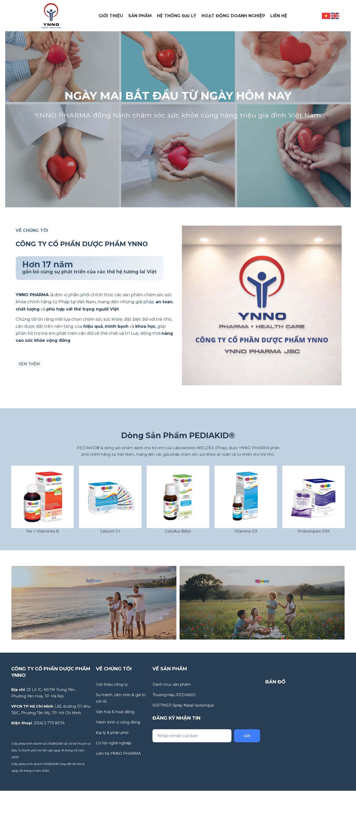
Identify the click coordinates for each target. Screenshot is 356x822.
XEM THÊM (29, 364)
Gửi (247, 736)
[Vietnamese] (326, 15)
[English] (335, 15)
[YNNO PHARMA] (51, 15)
